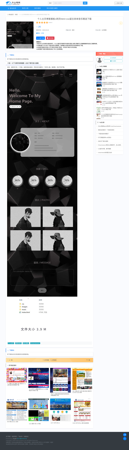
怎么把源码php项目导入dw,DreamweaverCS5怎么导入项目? (110, 126)
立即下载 (41, 38)
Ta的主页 (114, 58)
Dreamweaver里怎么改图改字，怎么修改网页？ (110, 145)
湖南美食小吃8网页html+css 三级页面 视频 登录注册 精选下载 (112, 89)
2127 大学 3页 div (55, 423)
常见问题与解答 (52, 8)
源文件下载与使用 (103, 141)
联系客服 (51, 38)
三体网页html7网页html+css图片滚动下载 (112, 70)
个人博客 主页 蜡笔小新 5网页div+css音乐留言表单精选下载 (16, 384)
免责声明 (14, 436)
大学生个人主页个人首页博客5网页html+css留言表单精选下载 (112, 102)
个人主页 (11, 343)
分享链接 (54, 360)
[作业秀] (14, 3)
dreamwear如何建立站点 (105, 152)
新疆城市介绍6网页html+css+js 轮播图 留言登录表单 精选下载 (112, 83)
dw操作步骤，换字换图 (104, 148)
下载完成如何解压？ (103, 133)
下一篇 (88, 360)
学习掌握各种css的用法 (104, 137)
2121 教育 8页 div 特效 (35, 423)
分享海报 (46, 360)
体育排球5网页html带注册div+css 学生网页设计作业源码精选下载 (112, 96)
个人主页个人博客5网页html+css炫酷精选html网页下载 (38, 390)
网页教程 (37, 8)
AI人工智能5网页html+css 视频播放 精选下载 (112, 77)
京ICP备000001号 (22, 438)
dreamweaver (35, 343)
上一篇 (10, 360)
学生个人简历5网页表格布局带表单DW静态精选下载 (60, 394)
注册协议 (26, 436)
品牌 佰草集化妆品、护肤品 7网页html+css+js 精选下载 (111, 108)
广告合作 (20, 436)
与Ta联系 (114, 61)
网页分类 (25, 8)
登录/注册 (119, 3)
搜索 (85, 3)
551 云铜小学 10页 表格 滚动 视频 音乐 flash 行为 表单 (82, 392)
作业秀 (14, 438)
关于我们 (8, 436)
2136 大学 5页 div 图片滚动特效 (81, 423)
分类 (125, 434)
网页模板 (26, 343)
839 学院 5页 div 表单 (12, 421)
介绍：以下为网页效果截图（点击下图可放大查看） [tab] (23, 63)
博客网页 (18, 343)
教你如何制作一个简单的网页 (106, 130)
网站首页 (12, 8)
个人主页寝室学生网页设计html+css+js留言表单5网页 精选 (111, 115)
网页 (16, 14)
